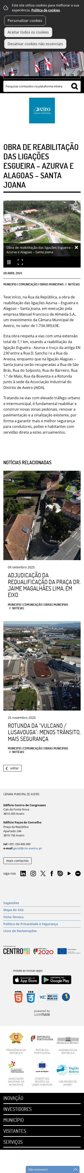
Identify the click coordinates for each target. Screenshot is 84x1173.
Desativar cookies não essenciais (35, 43)
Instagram (33, 874)
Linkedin (23, 874)
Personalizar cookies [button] (25, 20)
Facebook (51, 874)
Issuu (60, 874)
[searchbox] (42, 86)
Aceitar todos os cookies (28, 32)
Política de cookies (45, 10)
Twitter (43, 874)
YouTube (69, 875)
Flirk (78, 874)
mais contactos (17, 861)
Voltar (14, 768)
